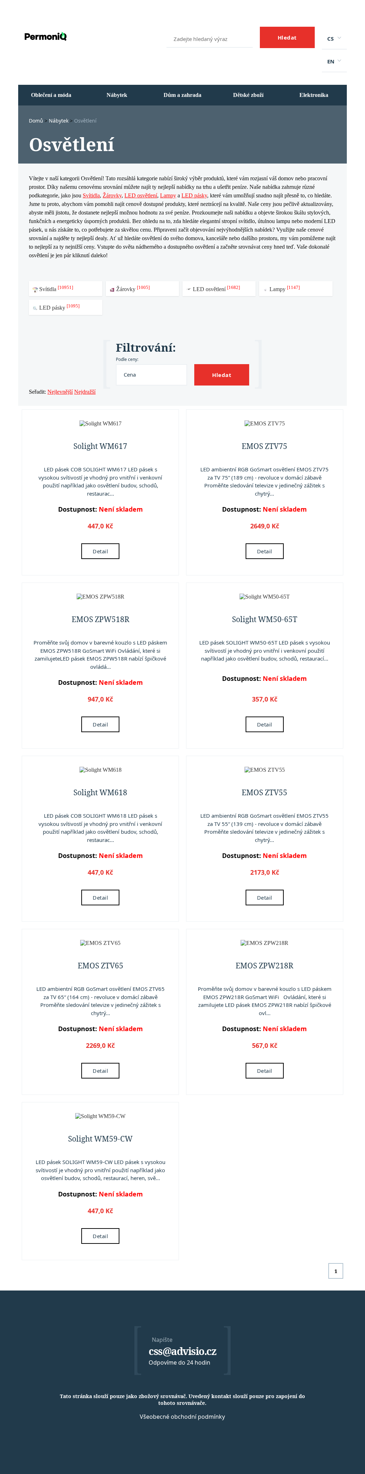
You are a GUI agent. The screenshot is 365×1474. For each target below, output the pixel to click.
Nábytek (117, 95)
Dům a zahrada (182, 95)
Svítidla (91, 195)
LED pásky (194, 195)
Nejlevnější (60, 392)
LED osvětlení (140, 195)
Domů (37, 120)
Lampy (168, 195)
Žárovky (112, 195)
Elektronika (313, 95)
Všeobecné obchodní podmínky (182, 1417)
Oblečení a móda (51, 95)
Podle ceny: (127, 359)
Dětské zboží (248, 95)
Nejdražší (85, 392)
